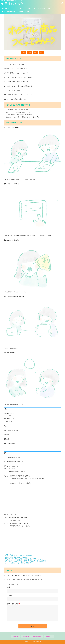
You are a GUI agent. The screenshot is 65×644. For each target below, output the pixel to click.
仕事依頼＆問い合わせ (25, 11)
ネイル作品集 (26, 636)
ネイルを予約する (37, 636)
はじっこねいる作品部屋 (8, 11)
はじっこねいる (29, 641)
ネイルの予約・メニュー (44, 8)
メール (9, 595)
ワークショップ (20, 8)
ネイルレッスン (48, 636)
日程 (30, 52)
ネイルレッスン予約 (7, 8)
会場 (35, 52)
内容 (41, 52)
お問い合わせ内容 (13, 604)
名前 (9, 587)
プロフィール (31, 8)
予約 (24, 52)
